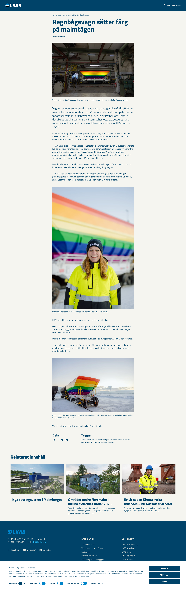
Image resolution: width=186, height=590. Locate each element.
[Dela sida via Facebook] (58, 440)
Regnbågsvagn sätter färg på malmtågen (76, 15)
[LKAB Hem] (13, 5)
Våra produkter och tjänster (92, 548)
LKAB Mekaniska (128, 556)
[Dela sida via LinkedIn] (66, 440)
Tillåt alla (164, 568)
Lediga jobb (85, 552)
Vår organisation (87, 544)
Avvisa (164, 581)
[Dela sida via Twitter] (62, 440)
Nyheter (58, 15)
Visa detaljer (95, 583)
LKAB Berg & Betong (130, 544)
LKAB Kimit (126, 552)
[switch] (42, 583)
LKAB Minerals (127, 559)
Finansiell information (90, 556)
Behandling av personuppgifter (93, 559)
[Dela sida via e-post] (53, 440)
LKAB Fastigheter (129, 548)
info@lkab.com (38, 542)
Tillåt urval (164, 575)
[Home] (53, 15)
